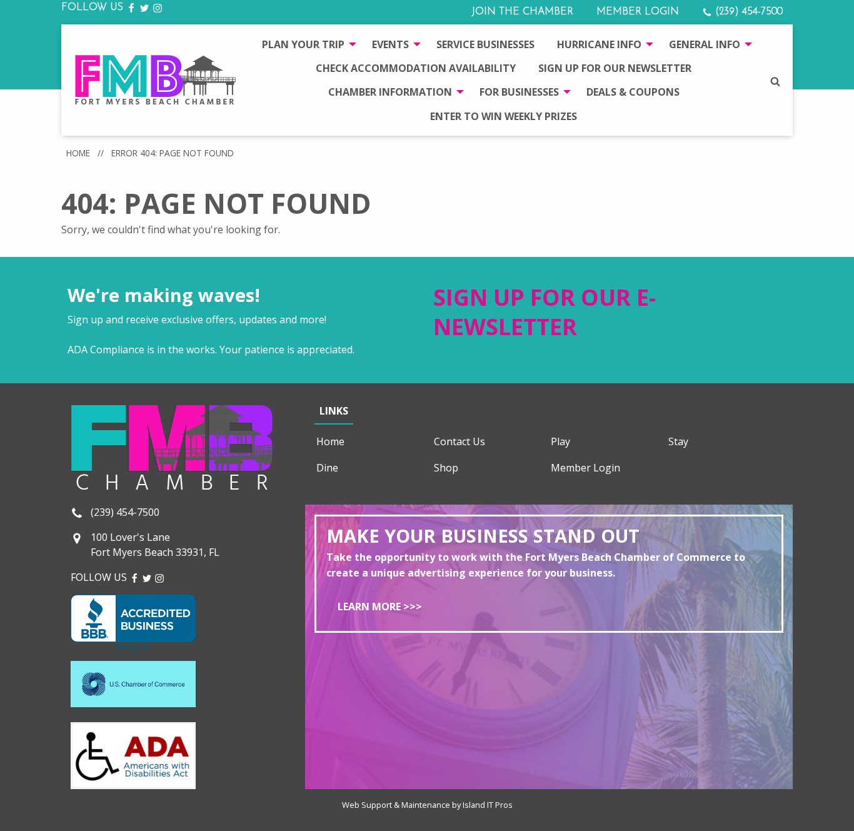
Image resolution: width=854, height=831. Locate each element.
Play (560, 441)
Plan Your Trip (303, 44)
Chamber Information (390, 92)
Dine (327, 468)
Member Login (637, 12)
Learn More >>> (380, 606)
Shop (446, 468)
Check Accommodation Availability (416, 68)
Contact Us (459, 441)
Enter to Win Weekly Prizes (503, 116)
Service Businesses (485, 44)
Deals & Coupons (633, 92)
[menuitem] (305, 44)
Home (78, 153)
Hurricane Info (599, 44)
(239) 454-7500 (747, 12)
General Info (704, 44)
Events (390, 44)
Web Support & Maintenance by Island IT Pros (427, 804)
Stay (678, 441)
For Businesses (519, 92)
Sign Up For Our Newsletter (614, 68)
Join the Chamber (522, 12)
